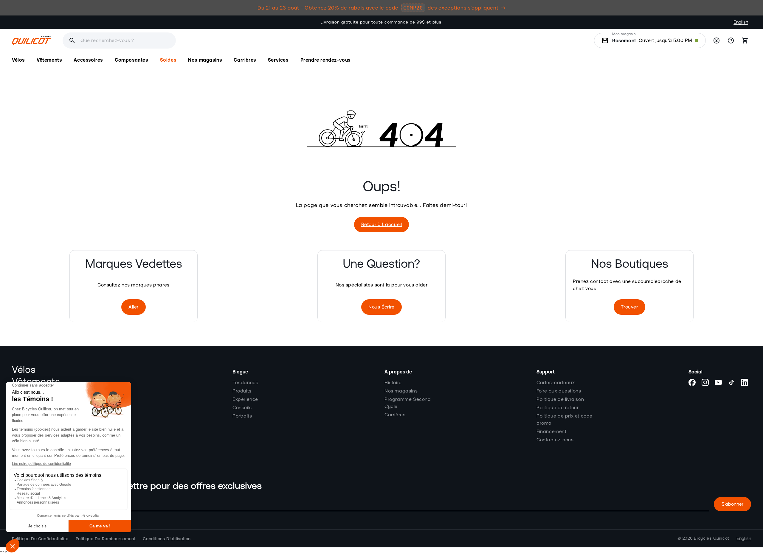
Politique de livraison (560, 399)
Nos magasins (401, 390)
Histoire (393, 382)
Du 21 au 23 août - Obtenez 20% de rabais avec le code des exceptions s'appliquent (378, 8)
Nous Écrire (381, 307)
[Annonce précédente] (237, 22)
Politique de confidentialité (40, 538)
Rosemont (624, 40)
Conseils (242, 407)
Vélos (24, 370)
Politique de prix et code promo (564, 419)
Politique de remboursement (106, 538)
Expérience (245, 399)
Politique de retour (557, 407)
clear (206, 40)
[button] (18, 60)
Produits (242, 390)
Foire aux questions (558, 390)
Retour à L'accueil (381, 224)
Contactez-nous (554, 439)
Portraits (242, 415)
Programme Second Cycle (407, 403)
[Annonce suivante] (526, 22)
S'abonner (732, 504)
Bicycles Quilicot (711, 538)
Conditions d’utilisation (166, 538)
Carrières (394, 414)
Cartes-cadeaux (555, 382)
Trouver (629, 307)
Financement (551, 431)
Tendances (245, 382)
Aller (133, 307)
